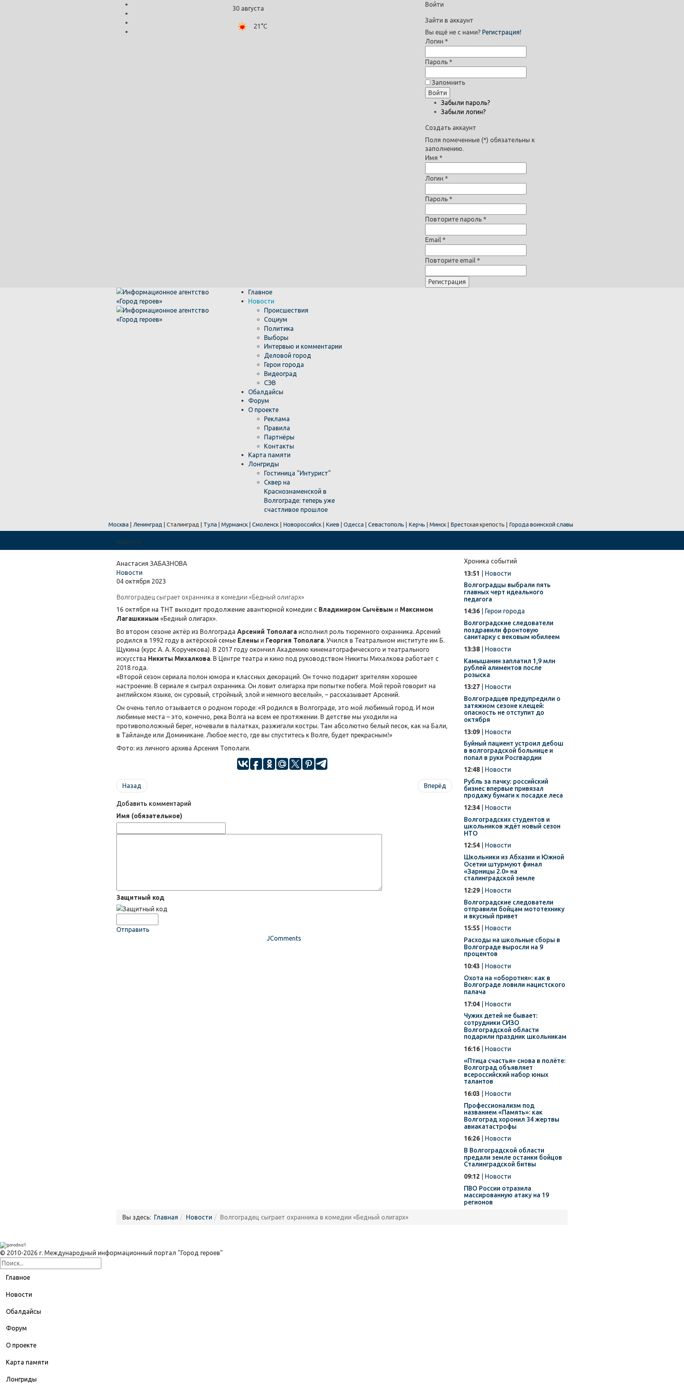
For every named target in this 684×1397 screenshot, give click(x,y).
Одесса (354, 524)
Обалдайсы (265, 391)
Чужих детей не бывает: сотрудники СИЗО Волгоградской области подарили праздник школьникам (515, 1026)
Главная (166, 1217)
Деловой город (287, 355)
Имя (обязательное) (149, 815)
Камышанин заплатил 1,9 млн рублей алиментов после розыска (509, 667)
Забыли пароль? (465, 102)
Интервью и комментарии (303, 346)
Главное (260, 292)
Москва (118, 524)
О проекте (263, 409)
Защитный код (140, 897)
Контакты (279, 446)
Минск (437, 524)
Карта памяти (269, 454)
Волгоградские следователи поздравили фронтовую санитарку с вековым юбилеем (512, 629)
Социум (275, 319)
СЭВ (270, 382)
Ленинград (147, 524)
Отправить (132, 929)
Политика (279, 328)
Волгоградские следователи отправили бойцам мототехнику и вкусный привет (514, 909)
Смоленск (265, 524)
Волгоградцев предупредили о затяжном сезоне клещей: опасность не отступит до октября (512, 709)
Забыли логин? (463, 111)
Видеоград (280, 373)
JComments (284, 938)
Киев (332, 524)
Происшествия (286, 310)
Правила (277, 427)
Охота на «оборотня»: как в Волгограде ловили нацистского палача (514, 984)
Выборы (276, 337)
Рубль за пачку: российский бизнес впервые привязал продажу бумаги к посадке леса (513, 788)
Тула (210, 524)
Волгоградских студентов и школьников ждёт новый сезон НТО (512, 826)
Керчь (416, 524)
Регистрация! (501, 32)
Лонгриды (263, 464)
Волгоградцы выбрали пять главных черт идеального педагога (507, 591)
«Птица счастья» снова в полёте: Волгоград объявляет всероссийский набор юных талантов (515, 1071)
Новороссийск (302, 524)
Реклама (277, 418)
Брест (458, 524)
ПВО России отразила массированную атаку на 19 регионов (506, 1195)
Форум (258, 400)
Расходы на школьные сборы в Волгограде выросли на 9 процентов (512, 946)
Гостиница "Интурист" (297, 473)
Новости (261, 301)
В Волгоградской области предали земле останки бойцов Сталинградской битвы (513, 1157)
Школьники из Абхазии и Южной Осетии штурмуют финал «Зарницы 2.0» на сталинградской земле (514, 867)
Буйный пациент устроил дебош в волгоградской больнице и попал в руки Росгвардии (513, 750)
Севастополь (386, 524)
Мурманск (234, 524)
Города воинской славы (541, 524)
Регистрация (447, 281)
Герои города (284, 364)
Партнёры (279, 437)
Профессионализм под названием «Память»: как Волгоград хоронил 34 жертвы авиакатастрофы (511, 1116)
